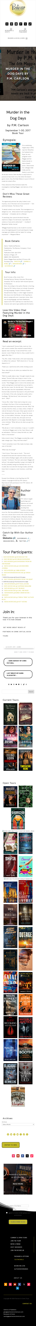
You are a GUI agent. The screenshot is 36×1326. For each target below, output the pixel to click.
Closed (19, 647)
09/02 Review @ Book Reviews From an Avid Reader (16, 563)
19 (9, 1194)
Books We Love (19, 1266)
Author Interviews (21, 1269)
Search (31, 692)
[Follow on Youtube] (16, 23)
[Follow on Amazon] (6, 23)
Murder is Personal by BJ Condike (18, 1176)
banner (16, 652)
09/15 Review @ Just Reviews (14, 588)
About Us (18, 1278)
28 (23, 1194)
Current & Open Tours (19, 1238)
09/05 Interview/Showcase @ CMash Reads (16, 574)
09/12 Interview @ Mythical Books (16, 584)
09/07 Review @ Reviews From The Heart (18, 579)
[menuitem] (25, 30)
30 (26, 1194)
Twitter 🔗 (23, 541)
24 (17, 1194)
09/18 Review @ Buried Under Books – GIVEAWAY (16, 594)
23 (15, 1194)
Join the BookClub (17, 1250)
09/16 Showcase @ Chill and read (16, 590)
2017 (14, 647)
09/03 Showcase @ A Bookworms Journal (15, 567)
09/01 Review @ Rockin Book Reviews (17, 559)
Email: (11, 1209)
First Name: (10, 1206)
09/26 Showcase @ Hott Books (15, 602)
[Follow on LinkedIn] (17, 1288)
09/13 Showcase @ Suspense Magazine (17, 586)
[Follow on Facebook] (20, 23)
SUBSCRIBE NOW (18, 1222)
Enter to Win (11, 1145)
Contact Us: (27, 1304)
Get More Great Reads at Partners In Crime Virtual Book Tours (17, 632)
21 (12, 1194)
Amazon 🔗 (18, 261)
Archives (4, 1122)
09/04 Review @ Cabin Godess (14, 570)
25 (18, 1194)
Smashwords (8, 541)
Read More (18, 1184)
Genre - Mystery (23, 652)
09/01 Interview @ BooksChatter (15, 557)
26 (20, 1194)
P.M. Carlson (31, 652)
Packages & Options (21, 1256)
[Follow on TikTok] (30, 23)
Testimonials (19, 1260)
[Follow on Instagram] (11, 23)
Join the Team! (16, 1241)
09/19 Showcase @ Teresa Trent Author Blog (18, 598)
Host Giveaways (16, 1247)
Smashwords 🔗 (18, 264)
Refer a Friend (15, 1244)
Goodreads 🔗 (10, 266)
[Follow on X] (25, 23)
